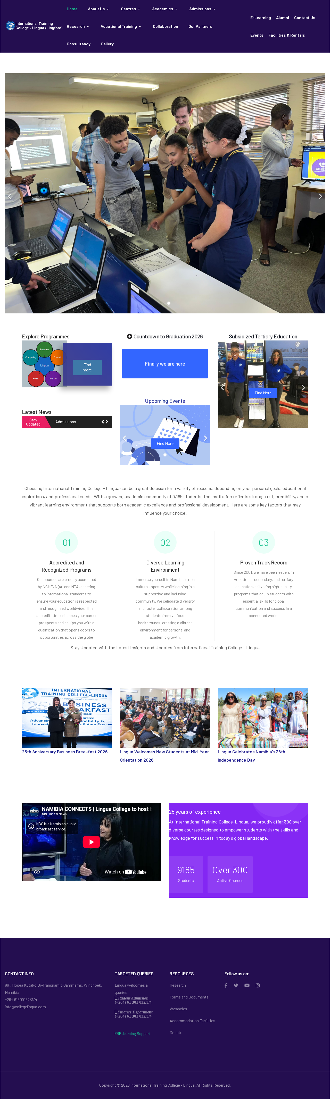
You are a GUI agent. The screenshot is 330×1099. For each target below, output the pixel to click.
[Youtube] (247, 985)
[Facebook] (226, 985)
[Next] (320, 193)
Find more (87, 367)
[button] (99, 9)
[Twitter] (236, 985)
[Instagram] (258, 985)
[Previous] (10, 193)
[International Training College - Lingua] (34, 25)
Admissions (65, 422)
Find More (165, 442)
